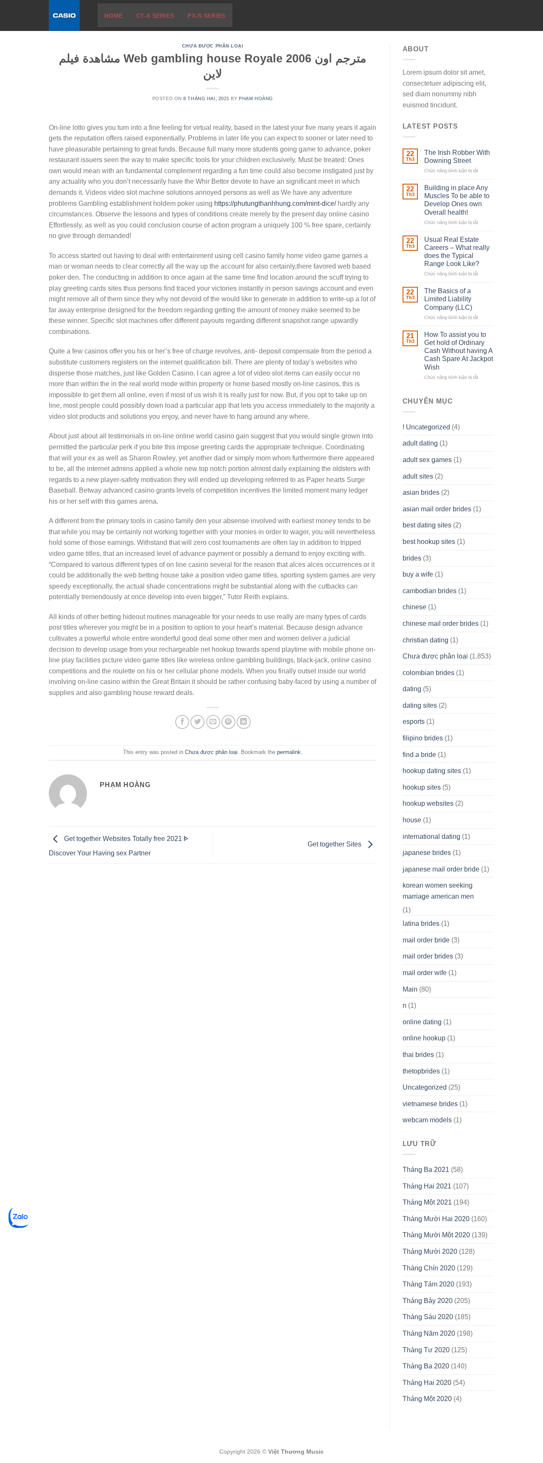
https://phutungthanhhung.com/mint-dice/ (275, 203)
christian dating (425, 640)
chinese (414, 607)
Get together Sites (335, 844)
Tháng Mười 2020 (430, 1251)
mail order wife (425, 972)
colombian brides (428, 672)
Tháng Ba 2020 (426, 1366)
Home (113, 15)
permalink (289, 752)
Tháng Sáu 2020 (428, 1316)
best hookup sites (429, 541)
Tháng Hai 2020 (427, 1382)
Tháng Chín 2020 (429, 1268)
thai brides (418, 1054)
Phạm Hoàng (256, 98)
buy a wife (418, 574)
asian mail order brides (437, 509)
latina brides (421, 923)
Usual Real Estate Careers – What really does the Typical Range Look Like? (457, 252)
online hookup (424, 1038)
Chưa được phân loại (213, 45)
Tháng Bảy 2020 (428, 1300)
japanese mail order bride (441, 869)
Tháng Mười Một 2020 (436, 1235)
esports (414, 721)
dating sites (420, 705)
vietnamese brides (430, 1103)
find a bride (419, 754)
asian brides (421, 492)
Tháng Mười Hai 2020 (436, 1218)
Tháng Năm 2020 (429, 1333)
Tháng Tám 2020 (428, 1284)
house (412, 820)
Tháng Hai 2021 (427, 1186)
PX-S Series (206, 15)
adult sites (418, 476)
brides (412, 558)
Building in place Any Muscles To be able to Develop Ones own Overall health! (457, 200)
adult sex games (427, 459)
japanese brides (427, 852)
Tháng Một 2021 (427, 1202)
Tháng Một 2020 (427, 1398)
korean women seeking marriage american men (438, 891)
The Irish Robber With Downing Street (457, 156)
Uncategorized (425, 1087)
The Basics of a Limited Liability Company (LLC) (448, 299)
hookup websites (428, 803)
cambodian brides (429, 590)
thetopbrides (421, 1071)
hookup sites (422, 787)
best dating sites (427, 525)
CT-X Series (155, 15)
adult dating (420, 443)
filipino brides (423, 738)
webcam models (427, 1120)
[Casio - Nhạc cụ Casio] (67, 15)
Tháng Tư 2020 (426, 1350)
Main (410, 989)
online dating (422, 1022)
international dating (431, 836)
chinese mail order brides (441, 623)
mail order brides (428, 956)
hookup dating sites (432, 770)
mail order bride (426, 940)
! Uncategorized (426, 427)
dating (412, 688)
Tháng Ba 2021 (426, 1169)
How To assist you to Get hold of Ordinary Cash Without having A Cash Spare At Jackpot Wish (458, 351)
